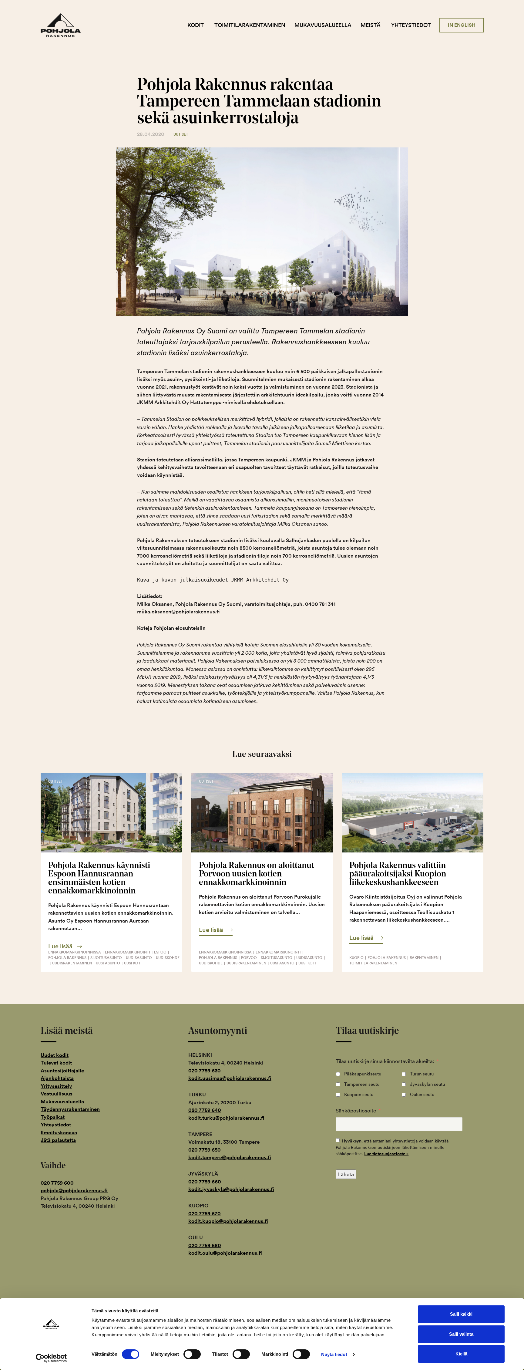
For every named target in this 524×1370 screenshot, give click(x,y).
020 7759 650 (204, 1149)
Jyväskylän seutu (427, 1084)
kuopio (356, 957)
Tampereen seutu (361, 1084)
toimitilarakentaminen (373, 963)
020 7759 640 (204, 1110)
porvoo (249, 957)
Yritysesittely (56, 1086)
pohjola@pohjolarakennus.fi (74, 1190)
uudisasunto (139, 957)
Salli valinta (461, 1334)
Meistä (371, 25)
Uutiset (180, 134)
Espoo (160, 952)
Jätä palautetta (58, 1140)
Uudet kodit (55, 1055)
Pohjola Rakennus (66, 25)
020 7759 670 (204, 1213)
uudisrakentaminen (72, 963)
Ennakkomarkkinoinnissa (74, 952)
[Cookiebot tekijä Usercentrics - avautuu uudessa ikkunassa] (51, 1358)
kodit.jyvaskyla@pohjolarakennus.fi (231, 1189)
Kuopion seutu (358, 1094)
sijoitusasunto (106, 957)
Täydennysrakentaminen (70, 1109)
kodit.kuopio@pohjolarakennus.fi (228, 1221)
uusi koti (133, 963)
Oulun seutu (422, 1094)
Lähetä (346, 1174)
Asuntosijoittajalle (62, 1070)
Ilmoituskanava (59, 1132)
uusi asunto (108, 963)
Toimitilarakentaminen (249, 25)
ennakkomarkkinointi (127, 952)
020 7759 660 (204, 1181)
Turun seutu (422, 1074)
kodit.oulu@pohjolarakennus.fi (225, 1253)
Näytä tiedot (334, 1354)
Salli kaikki (461, 1314)
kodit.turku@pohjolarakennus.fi (226, 1118)
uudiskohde (168, 957)
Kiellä (461, 1353)
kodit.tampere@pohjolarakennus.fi (229, 1157)
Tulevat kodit (56, 1062)
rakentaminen (424, 957)
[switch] (192, 1354)
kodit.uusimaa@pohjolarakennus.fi (229, 1078)
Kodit (195, 25)
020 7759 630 (204, 1070)
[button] (65, 946)
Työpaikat (53, 1117)
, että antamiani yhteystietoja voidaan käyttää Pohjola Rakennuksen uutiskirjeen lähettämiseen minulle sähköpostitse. (392, 1147)
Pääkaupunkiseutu (362, 1074)
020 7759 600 (57, 1182)
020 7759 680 (204, 1245)
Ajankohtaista (57, 1078)
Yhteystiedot (411, 25)
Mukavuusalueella (322, 25)
